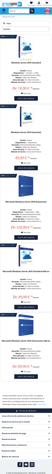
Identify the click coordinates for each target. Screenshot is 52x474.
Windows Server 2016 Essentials (26, 132)
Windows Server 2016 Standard (26, 62)
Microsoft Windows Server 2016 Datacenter (26, 202)
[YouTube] (26, 464)
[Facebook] (20, 464)
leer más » (42, 404)
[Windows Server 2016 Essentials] (26, 116)
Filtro (8, 23)
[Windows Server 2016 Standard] (26, 47)
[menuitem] (4, 11)
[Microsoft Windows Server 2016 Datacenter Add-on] (26, 325)
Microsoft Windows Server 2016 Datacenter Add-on (26, 341)
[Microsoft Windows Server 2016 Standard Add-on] (26, 256)
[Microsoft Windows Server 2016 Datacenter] (26, 186)
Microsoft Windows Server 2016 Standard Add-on (26, 271)
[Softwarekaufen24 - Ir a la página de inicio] (13, 4)
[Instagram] (32, 464)
